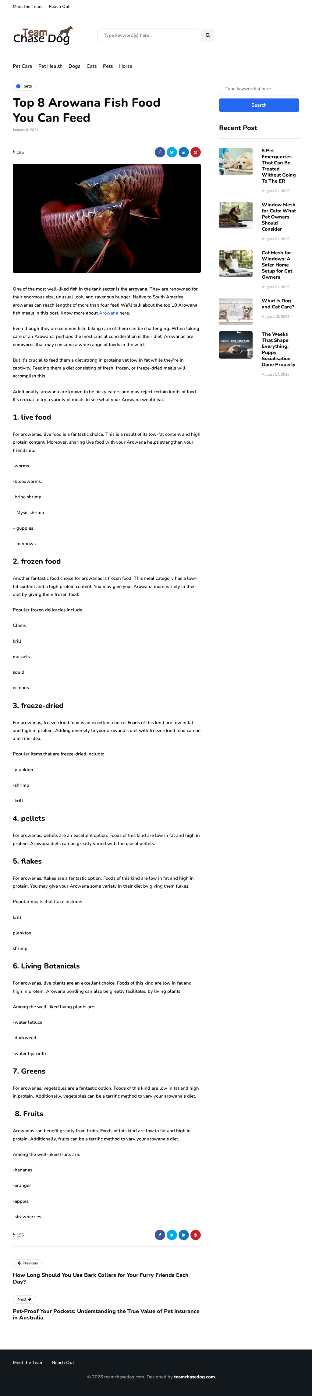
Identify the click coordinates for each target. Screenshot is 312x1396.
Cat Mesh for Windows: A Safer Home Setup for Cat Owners (277, 264)
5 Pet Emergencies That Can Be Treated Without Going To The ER (279, 165)
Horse (126, 66)
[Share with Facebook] (160, 152)
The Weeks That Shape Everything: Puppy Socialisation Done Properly (279, 349)
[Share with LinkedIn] (184, 152)
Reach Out (59, 6)
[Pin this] (195, 152)
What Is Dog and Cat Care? (278, 303)
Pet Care (22, 66)
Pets (108, 66)
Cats (92, 66)
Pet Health (50, 66)
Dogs (74, 66)
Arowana (108, 313)
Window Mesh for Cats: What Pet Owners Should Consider (279, 216)
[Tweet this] (172, 152)
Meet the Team (28, 6)
